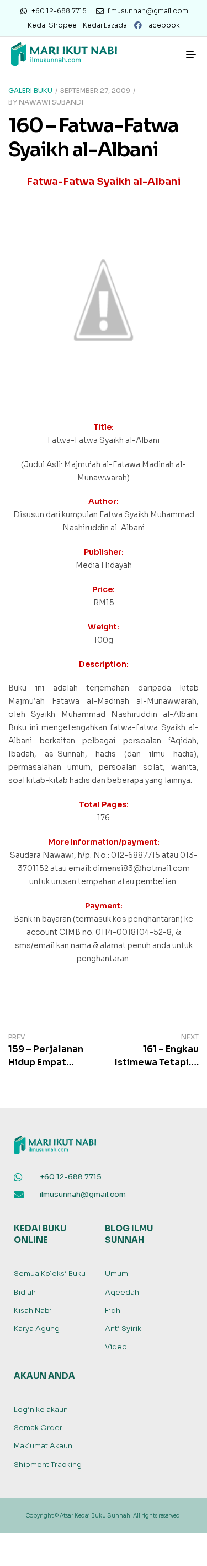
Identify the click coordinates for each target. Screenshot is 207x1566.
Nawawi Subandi (51, 102)
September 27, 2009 (95, 90)
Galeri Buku (30, 90)
